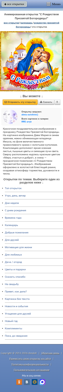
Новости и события (16, 306)
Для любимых (13, 254)
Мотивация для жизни (18, 247)
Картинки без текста (17, 298)
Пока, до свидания (16, 335)
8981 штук (26, 121)
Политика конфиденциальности (30, 364)
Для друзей (12, 239)
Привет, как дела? (16, 291)
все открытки (14, 4)
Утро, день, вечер (15, 195)
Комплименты (13, 328)
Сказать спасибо (15, 276)
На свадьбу (12, 284)
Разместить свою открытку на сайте (30, 359)
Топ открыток (13, 188)
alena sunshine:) (29, 114)
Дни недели (12, 203)
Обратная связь (50, 353)
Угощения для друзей (18, 313)
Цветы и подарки (15, 269)
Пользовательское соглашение (31, 370)
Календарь (27, 22)
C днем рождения (15, 210)
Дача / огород (13, 262)
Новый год (11, 321)
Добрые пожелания (16, 232)
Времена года (13, 217)
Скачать (46, 102)
